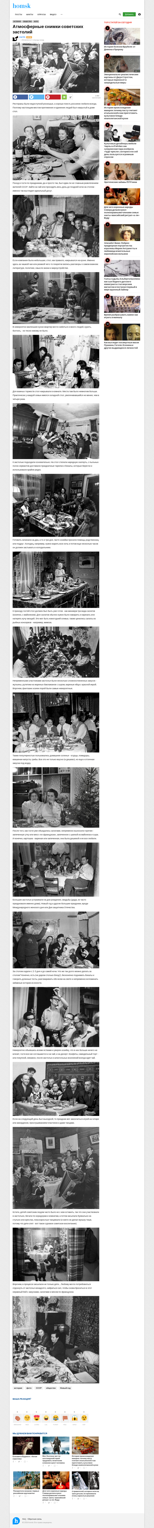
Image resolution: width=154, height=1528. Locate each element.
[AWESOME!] (17, 1418)
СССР (39, 1388)
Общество (27, 21)
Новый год (65, 1388)
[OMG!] (74, 1418)
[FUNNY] (55, 1418)
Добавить (129, 14)
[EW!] (83, 1418)
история (18, 1388)
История (17, 21)
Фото (36, 21)
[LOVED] (36, 1418)
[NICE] (26, 1418)
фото (29, 1388)
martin (22, 37)
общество (51, 1388)
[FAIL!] (64, 1418)
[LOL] (45, 1418)
